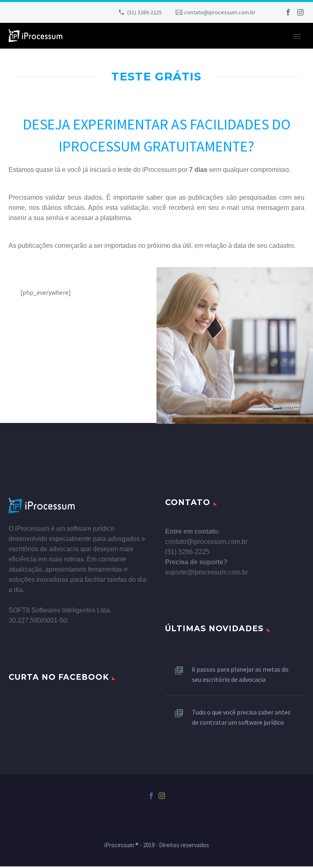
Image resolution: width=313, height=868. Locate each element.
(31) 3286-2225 (144, 12)
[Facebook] (288, 12)
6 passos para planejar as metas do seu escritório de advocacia (240, 674)
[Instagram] (300, 12)
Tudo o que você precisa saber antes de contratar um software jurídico (241, 717)
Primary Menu (297, 36)
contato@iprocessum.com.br (220, 12)
